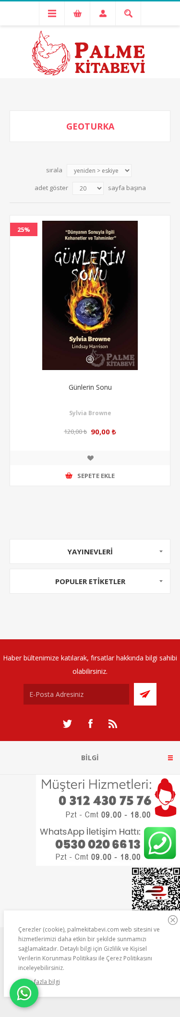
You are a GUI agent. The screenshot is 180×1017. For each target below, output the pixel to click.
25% (23, 229)
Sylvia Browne (90, 413)
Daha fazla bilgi (39, 982)
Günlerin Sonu (90, 387)
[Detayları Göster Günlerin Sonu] (90, 295)
